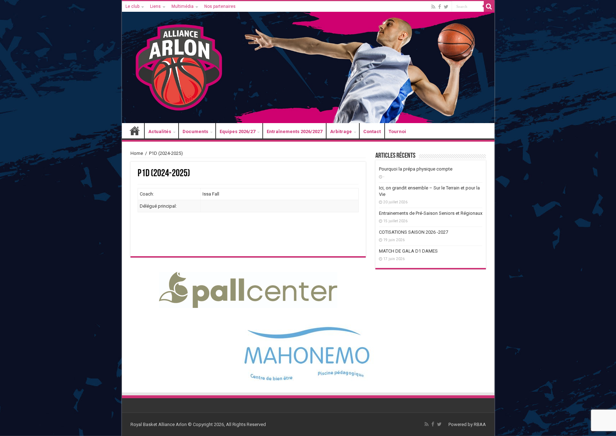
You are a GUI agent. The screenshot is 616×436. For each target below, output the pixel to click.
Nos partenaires (220, 6)
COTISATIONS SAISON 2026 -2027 (413, 232)
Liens (155, 6)
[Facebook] (439, 6)
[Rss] (433, 6)
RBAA (480, 424)
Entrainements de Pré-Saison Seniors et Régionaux (430, 213)
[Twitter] (446, 6)
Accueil (134, 131)
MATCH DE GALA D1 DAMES (408, 251)
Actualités (159, 131)
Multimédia (182, 6)
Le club (132, 6)
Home (136, 153)
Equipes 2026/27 (237, 131)
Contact (372, 131)
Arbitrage (341, 131)
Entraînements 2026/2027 (294, 131)
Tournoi (397, 131)
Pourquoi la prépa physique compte (415, 169)
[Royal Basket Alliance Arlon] (308, 62)
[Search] (489, 6)
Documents (195, 131)
